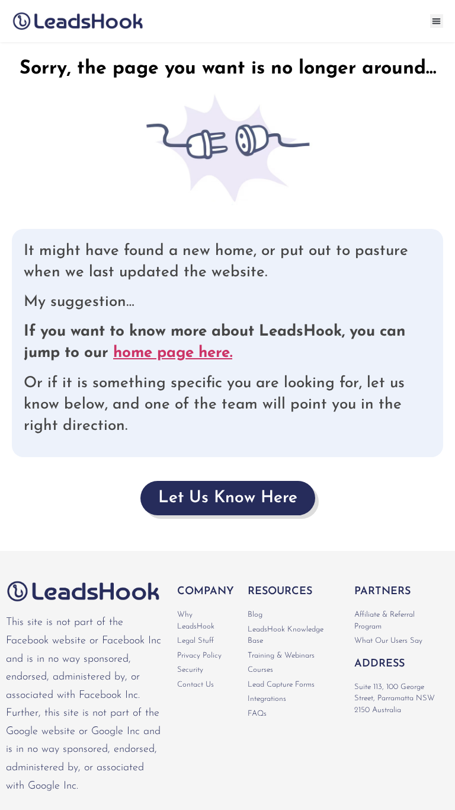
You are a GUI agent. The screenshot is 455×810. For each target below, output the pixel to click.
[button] (437, 21)
